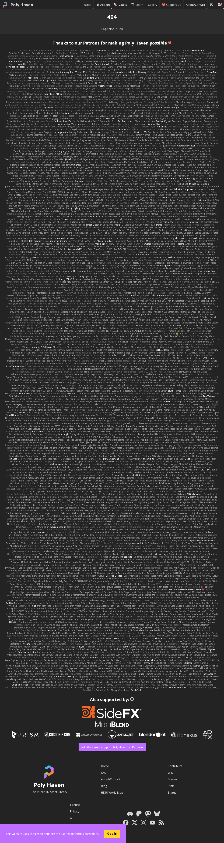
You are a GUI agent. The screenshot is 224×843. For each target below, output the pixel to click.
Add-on (105, 5)
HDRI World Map (112, 792)
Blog (104, 786)
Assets (87, 5)
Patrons (91, 43)
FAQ (103, 773)
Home (105, 766)
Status (172, 792)
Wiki (170, 773)
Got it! (112, 833)
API (72, 818)
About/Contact (195, 5)
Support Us (173, 5)
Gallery (152, 5)
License (75, 805)
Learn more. (91, 834)
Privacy (74, 811)
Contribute (175, 766)
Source (172, 779)
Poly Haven (21, 5)
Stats (171, 786)
